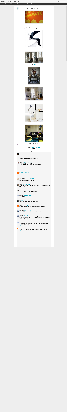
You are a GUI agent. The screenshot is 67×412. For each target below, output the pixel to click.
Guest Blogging (24, 3)
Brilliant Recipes (33, 3)
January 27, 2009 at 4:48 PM (28, 210)
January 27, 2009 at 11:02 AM (26, 184)
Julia (20, 190)
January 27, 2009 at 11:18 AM (25, 190)
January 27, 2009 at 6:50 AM (25, 172)
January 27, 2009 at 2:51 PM (25, 200)
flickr (35, 101)
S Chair (34, 147)
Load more (33, 245)
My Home (11, 3)
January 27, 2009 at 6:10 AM (25, 153)
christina (20, 184)
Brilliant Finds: (29, 3)
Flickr (35, 64)
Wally (20, 172)
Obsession (31, 147)
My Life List (42, 3)
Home (6, 3)
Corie (20, 153)
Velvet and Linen (21, 162)
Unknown (20, 205)
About (8, 3)
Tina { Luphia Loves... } (22, 178)
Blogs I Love (19, 3)
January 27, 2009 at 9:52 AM (30, 178)
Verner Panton (38, 147)
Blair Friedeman (21, 210)
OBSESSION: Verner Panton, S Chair (33, 8)
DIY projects (38, 3)
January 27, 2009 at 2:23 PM (27, 195)
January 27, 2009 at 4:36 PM (26, 205)
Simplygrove (35, 85)
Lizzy (20, 200)
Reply (20, 159)
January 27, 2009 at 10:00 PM (27, 215)
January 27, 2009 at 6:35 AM (28, 162)
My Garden (15, 3)
